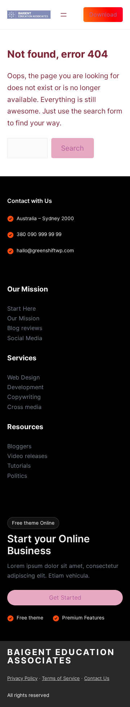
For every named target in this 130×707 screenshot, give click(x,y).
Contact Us (96, 678)
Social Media (24, 338)
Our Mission (23, 318)
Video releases (27, 455)
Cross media (24, 406)
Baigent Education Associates (61, 656)
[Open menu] (63, 14)
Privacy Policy (22, 678)
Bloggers (19, 446)
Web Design (23, 377)
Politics (17, 475)
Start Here (21, 308)
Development (25, 387)
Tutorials (19, 465)
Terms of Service (61, 678)
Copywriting (24, 396)
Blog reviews (24, 328)
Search (72, 148)
